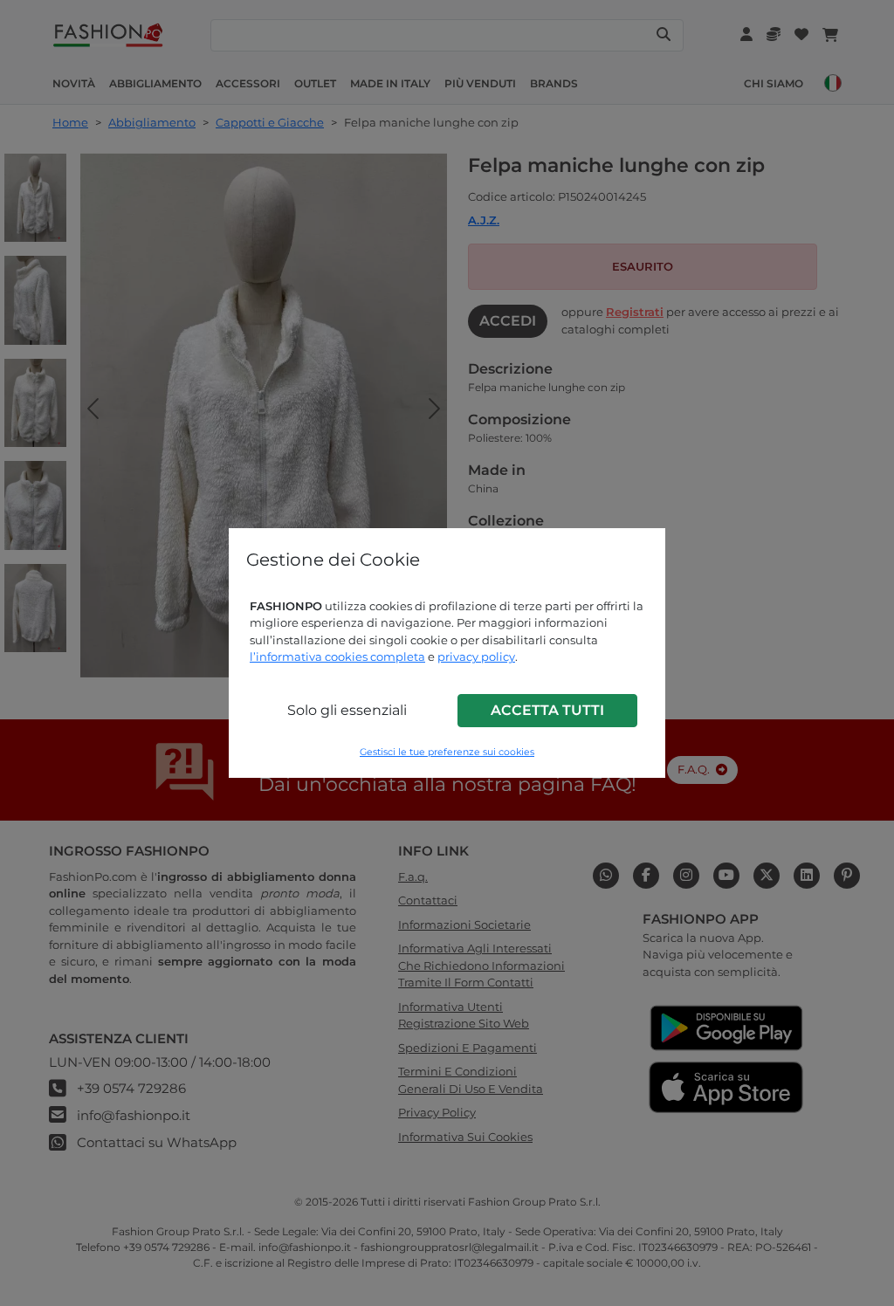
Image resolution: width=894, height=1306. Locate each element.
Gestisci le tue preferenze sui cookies (447, 752)
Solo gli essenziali (347, 710)
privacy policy (476, 656)
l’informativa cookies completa (337, 656)
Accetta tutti (547, 710)
